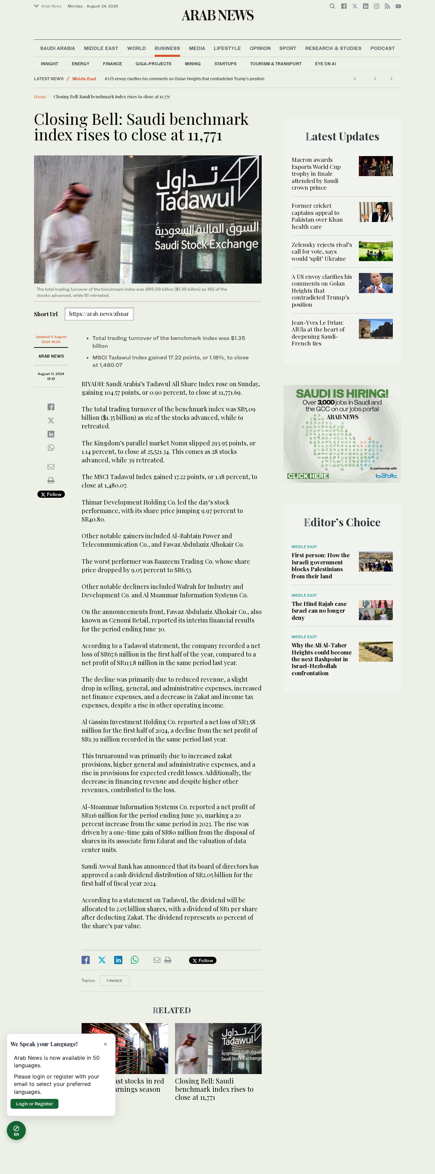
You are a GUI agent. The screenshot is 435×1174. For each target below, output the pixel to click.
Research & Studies (333, 48)
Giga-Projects (153, 63)
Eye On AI (325, 63)
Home (40, 96)
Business (167, 48)
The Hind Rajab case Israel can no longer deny (319, 610)
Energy (80, 63)
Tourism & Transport (275, 63)
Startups (225, 63)
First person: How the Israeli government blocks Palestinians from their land (321, 565)
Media (197, 48)
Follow (54, 494)
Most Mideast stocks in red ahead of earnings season (123, 1084)
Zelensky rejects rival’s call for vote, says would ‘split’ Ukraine (322, 251)
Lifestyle (227, 48)
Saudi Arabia (57, 48)
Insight (49, 63)
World (136, 48)
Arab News (51, 6)
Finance (112, 63)
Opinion (260, 48)
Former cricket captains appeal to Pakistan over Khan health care (317, 216)
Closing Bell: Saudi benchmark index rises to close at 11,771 (214, 1089)
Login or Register (34, 1103)
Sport (287, 48)
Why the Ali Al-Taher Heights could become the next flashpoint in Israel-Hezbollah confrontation (322, 659)
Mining (193, 63)
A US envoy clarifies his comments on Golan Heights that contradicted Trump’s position (322, 290)
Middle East (101, 48)
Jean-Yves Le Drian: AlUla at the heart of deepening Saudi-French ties (169, 78)
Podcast (382, 48)
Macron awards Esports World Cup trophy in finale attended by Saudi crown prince (316, 173)
